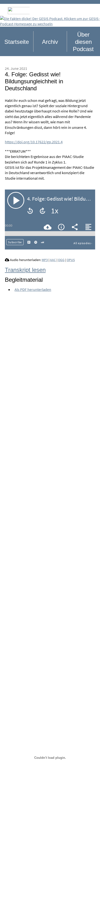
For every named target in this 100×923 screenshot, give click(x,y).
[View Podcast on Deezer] (42, 241)
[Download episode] (47, 227)
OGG (61, 260)
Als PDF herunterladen (33, 289)
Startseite (16, 42)
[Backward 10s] (30, 211)
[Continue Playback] (15, 200)
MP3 (45, 260)
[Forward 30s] (42, 211)
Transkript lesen (25, 270)
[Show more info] (61, 227)
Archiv (50, 42)
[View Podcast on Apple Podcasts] (28, 241)
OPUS (71, 260)
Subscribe (15, 242)
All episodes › (83, 243)
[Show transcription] (88, 227)
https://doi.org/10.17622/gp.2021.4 (34, 141)
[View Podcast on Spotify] (35, 241)
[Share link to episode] (75, 227)
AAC (53, 260)
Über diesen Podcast (83, 41)
